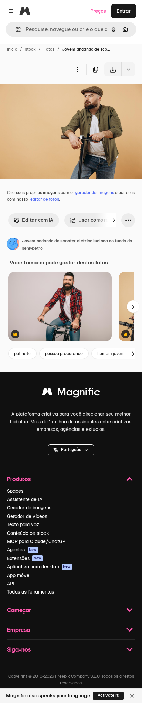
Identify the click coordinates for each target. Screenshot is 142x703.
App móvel (19, 575)
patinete (22, 353)
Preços (98, 11)
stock (30, 49)
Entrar (123, 11)
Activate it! (108, 695)
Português (71, 449)
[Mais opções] (77, 69)
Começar (19, 610)
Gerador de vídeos (27, 516)
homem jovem (111, 353)
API (10, 583)
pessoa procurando (64, 353)
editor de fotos (44, 199)
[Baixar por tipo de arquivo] (128, 69)
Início (12, 49)
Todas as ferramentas (30, 592)
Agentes (22, 550)
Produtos (19, 478)
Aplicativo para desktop (39, 567)
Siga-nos (19, 649)
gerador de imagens (94, 192)
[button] (71, 449)
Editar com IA (37, 220)
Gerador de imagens (29, 507)
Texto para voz (23, 524)
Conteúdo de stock (28, 533)
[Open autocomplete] (15, 29)
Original (44, 92)
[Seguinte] (114, 220)
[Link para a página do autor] (13, 245)
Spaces (15, 491)
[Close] (132, 696)
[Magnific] (71, 393)
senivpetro (32, 248)
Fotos (48, 49)
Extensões (24, 558)
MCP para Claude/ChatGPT (37, 541)
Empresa (18, 629)
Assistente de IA (24, 499)
